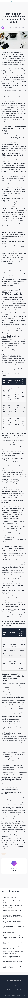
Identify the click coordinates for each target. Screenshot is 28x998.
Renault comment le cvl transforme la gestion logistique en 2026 (12, 896)
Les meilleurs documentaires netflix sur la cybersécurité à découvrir (14, 957)
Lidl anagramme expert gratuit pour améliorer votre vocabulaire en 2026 (12, 922)
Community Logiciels (14, 980)
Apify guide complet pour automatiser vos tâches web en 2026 (13, 926)
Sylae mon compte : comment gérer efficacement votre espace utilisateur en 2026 (13, 916)
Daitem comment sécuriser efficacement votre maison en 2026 (13, 947)
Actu (7, 6)
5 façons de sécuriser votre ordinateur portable (12, 942)
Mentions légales (11, 989)
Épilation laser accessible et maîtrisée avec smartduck (12, 911)
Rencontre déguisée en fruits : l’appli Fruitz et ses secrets (12, 966)
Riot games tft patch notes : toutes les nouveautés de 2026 (12, 962)
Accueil (3, 6)
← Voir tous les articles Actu (8, 879)
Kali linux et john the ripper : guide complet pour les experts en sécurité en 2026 (13, 937)
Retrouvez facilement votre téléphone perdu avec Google (12, 906)
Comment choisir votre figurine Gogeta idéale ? (13, 901)
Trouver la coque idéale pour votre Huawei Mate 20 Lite (12, 931)
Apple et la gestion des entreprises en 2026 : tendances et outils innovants (14, 952)
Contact (19, 989)
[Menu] (17, 1)
